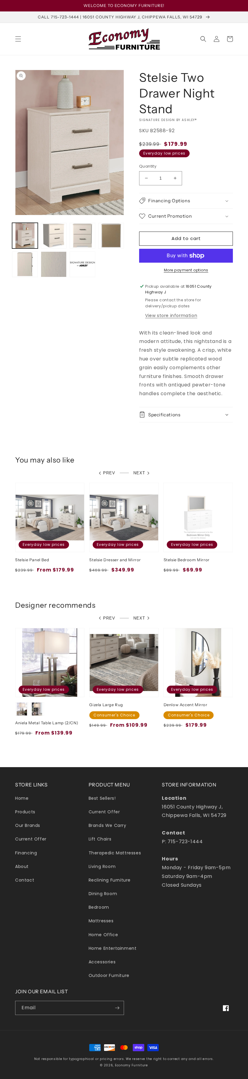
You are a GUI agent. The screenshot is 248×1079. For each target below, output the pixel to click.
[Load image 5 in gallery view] (25, 264)
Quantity (147, 166)
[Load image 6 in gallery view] (54, 264)
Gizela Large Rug (106, 704)
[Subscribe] (117, 1008)
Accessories (102, 962)
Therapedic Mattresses (115, 853)
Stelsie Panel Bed (32, 559)
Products (25, 812)
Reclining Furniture (110, 880)
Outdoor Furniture (109, 975)
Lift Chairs (100, 839)
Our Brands (27, 825)
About (22, 866)
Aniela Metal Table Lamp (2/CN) (46, 722)
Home (21, 798)
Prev (109, 473)
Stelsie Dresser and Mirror (115, 559)
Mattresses (101, 921)
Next (139, 473)
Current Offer (31, 839)
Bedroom (99, 907)
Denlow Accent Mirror (185, 704)
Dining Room (103, 894)
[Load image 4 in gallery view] (111, 235)
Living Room (102, 866)
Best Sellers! (102, 798)
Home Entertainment (113, 948)
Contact (24, 880)
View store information (171, 315)
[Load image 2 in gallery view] (54, 235)
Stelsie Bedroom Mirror (187, 559)
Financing (26, 853)
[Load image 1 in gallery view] (25, 235)
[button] (18, 39)
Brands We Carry (107, 825)
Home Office (103, 935)
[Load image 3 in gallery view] (82, 235)
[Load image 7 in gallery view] (82, 264)
